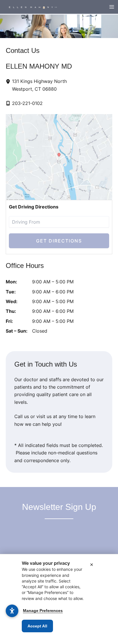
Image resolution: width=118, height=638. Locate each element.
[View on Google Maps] (59, 157)
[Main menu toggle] (111, 7)
